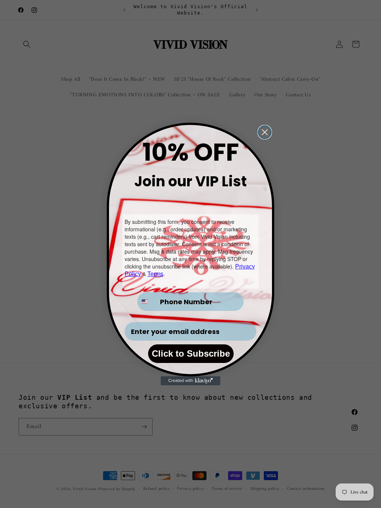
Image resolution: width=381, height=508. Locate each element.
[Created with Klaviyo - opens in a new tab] (190, 380)
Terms (155, 274)
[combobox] (147, 302)
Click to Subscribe (191, 353)
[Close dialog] (264, 132)
